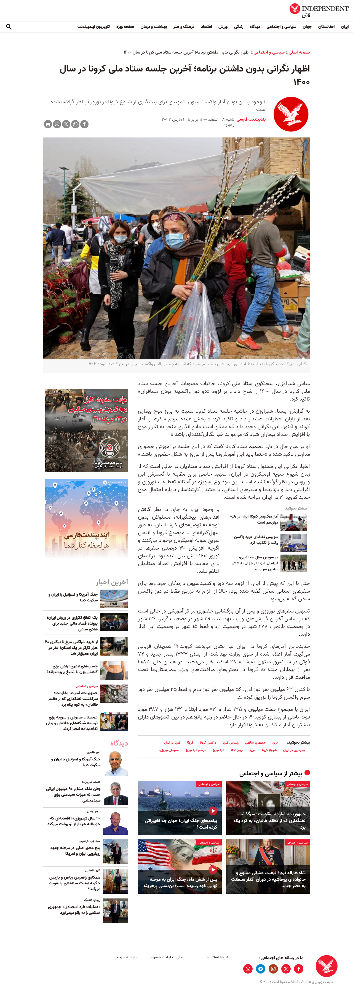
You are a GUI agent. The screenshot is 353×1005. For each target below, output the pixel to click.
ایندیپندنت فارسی (252, 119)
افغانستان (326, 26)
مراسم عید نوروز (196, 750)
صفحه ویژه (125, 26)
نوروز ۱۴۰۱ (237, 750)
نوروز (252, 750)
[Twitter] (66, 124)
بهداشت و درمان (154, 26)
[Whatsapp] (75, 124)
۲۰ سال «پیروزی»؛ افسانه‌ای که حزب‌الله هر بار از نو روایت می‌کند (73, 821)
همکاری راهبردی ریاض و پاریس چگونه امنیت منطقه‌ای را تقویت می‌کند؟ (74, 883)
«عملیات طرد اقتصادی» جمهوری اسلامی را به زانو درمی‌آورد (74, 910)
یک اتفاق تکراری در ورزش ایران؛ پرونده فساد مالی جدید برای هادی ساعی (72, 623)
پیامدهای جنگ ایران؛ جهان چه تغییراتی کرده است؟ (181, 824)
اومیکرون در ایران (294, 750)
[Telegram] (260, 969)
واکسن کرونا (208, 742)
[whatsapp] (248, 969)
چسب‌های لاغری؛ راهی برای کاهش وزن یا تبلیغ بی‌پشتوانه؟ (72, 669)
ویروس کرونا (231, 742)
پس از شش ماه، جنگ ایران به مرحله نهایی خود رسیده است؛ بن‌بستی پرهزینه (180, 883)
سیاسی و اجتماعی (281, 26)
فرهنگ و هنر (183, 26)
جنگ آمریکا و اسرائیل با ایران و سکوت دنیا (73, 597)
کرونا (190, 742)
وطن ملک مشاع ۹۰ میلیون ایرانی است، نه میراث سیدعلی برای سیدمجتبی (73, 795)
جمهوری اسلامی (255, 742)
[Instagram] (273, 969)
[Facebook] (84, 124)
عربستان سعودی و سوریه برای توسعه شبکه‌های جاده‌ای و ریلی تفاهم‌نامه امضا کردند (72, 723)
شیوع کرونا (269, 750)
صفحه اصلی (299, 52)
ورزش (223, 26)
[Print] (48, 124)
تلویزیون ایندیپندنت (93, 26)
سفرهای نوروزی (169, 750)
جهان (307, 26)
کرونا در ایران (172, 742)
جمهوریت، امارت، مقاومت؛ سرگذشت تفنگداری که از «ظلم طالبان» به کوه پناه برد (270, 821)
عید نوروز (218, 750)
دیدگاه (255, 26)
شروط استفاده (218, 957)
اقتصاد (206, 26)
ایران (345, 26)
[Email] (57, 124)
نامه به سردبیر (126, 957)
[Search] (9, 27)
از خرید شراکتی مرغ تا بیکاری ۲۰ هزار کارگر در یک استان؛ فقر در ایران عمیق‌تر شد (71, 648)
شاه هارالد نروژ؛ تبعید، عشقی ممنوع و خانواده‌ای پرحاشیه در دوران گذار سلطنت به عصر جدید (268, 879)
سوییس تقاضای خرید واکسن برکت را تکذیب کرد (256, 540)
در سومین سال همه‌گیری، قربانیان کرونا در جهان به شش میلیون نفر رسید (255, 563)
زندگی (238, 26)
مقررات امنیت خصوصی (165, 957)
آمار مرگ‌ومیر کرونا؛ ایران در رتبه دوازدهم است (254, 520)
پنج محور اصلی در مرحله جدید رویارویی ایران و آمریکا (75, 851)
